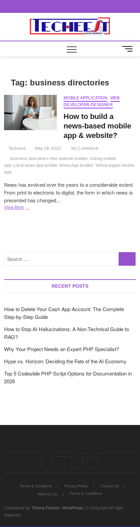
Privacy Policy (76, 485)
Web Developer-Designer (92, 101)
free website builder (69, 158)
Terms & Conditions (36, 485)
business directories (29, 158)
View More (22, 208)
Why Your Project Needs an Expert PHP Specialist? (61, 348)
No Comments (84, 148)
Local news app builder (35, 165)
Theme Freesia (45, 507)
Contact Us (110, 485)
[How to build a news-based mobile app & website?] (30, 112)
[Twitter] (62, 456)
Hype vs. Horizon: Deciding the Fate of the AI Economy (65, 361)
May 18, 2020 (47, 148)
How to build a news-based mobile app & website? (97, 126)
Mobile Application (85, 98)
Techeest (16, 148)
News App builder (76, 165)
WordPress (73, 507)
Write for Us (47, 493)
